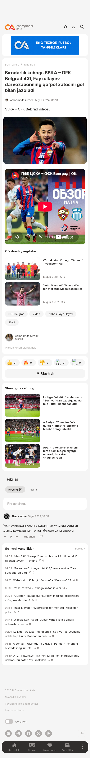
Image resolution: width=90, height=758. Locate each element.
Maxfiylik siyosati (15, 697)
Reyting (13, 489)
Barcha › (80, 548)
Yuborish (29, 536)
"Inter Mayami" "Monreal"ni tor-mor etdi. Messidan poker (62, 287)
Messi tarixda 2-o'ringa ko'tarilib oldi (36, 588)
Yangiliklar (30, 64)
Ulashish (47, 373)
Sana (33, 489)
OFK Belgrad (16, 314)
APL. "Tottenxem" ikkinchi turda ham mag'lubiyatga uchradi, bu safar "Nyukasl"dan (60, 452)
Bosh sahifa (12, 64)
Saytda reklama (14, 710)
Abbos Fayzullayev (61, 314)
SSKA (11, 322)
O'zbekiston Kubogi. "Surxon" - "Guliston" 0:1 (63, 261)
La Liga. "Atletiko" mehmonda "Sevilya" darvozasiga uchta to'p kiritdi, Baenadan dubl (62, 400)
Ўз (73, 27)
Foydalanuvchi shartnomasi (21, 703)
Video (36, 314)
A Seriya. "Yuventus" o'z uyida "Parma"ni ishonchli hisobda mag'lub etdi (60, 426)
